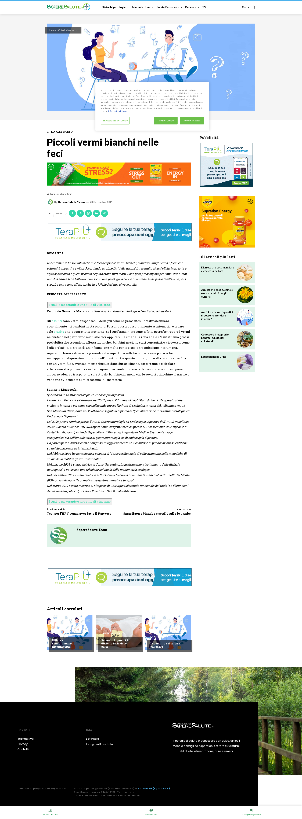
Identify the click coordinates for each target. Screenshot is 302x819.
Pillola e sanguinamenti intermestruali (62, 643)
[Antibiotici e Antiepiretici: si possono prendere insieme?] (245, 317)
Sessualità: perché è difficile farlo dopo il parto (115, 643)
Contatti (23, 749)
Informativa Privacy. (118, 111)
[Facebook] (72, 213)
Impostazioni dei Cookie (115, 120)
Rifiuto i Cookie (166, 120)
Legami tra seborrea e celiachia (165, 645)
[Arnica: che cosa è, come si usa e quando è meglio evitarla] (245, 294)
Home (52, 30)
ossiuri (57, 321)
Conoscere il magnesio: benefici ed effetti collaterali (215, 338)
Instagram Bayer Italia (99, 744)
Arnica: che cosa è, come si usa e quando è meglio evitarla (217, 293)
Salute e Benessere (112, 633)
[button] (248, 7)
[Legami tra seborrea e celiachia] (168, 632)
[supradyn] (119, 174)
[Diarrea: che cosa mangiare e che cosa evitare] (245, 272)
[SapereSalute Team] (51, 202)
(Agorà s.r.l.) (161, 788)
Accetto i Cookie (192, 120)
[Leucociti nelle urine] (245, 361)
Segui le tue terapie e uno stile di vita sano (80, 305)
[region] (152, 106)
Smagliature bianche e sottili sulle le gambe (157, 513)
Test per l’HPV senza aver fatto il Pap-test (79, 513)
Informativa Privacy (25, 741)
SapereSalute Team (71, 202)
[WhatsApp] (88, 213)
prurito (59, 332)
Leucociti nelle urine (213, 356)
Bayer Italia (92, 738)
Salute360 (145, 788)
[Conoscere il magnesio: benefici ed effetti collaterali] (245, 339)
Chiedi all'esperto (67, 30)
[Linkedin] (96, 213)
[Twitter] (80, 213)
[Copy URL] (104, 213)
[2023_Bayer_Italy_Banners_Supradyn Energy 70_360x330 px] (227, 222)
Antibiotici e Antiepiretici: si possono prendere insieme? (217, 315)
